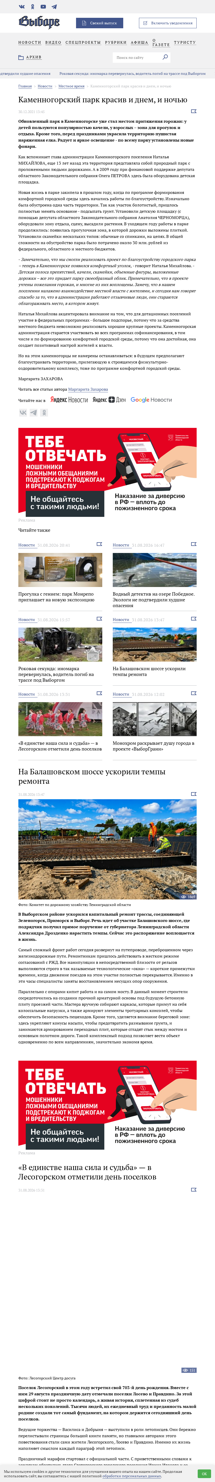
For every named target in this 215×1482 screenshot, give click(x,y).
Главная (25, 85)
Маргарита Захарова (88, 389)
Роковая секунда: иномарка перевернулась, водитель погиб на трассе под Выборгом (99, 73)
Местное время (71, 85)
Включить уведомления (171, 23)
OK (204, 1473)
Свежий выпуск (103, 22)
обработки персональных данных (132, 1475)
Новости (45, 85)
